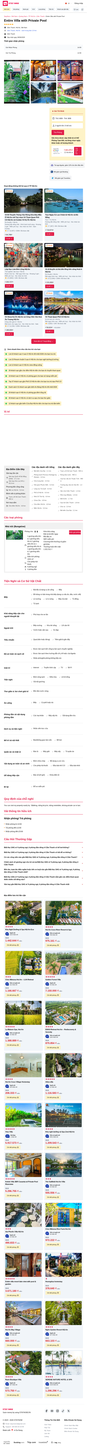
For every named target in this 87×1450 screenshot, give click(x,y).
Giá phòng (16, 9)
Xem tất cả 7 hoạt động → (43, 341)
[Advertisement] (25, 122)
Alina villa (49, 1082)
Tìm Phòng (58, 132)
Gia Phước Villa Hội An (14, 1232)
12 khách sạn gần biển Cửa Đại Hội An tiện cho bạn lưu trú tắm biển (34, 403)
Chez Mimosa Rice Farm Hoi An (58, 1229)
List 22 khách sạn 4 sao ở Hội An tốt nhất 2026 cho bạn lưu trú (32, 354)
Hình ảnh (6, 9)
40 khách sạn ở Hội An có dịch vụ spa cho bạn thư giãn (29, 398)
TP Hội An (31, 16)
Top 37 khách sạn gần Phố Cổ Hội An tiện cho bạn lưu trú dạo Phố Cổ (35, 381)
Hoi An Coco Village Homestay (17, 1082)
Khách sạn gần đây (62, 9)
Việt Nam (14, 16)
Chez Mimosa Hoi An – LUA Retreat (19, 980)
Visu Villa (9, 1132)
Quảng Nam (23, 16)
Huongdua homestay (53, 1281)
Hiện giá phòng (75, 532)
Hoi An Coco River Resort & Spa (58, 930)
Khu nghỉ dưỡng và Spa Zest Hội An (60, 1132)
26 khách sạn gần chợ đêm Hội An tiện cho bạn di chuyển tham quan (34, 370)
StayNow (7, 16)
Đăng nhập (79, 3)
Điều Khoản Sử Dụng (71, 1431)
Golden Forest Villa (53, 980)
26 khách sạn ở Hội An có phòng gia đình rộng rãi (27, 392)
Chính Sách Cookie (70, 1428)
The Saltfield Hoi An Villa (55, 1182)
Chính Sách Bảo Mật (71, 1425)
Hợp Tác (47, 1427)
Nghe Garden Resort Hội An (56, 1330)
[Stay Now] (11, 3)
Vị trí (33, 9)
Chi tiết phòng (11, 945)
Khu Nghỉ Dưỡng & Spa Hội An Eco (19, 929)
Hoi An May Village (12, 1330)
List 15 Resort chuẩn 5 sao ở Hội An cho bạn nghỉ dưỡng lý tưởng (33, 359)
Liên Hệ (47, 1433)
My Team (47, 1430)
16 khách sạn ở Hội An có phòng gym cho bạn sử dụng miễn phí (33, 376)
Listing (46, 1436)
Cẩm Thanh (40, 16)
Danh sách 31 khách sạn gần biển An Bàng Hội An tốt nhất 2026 (33, 387)
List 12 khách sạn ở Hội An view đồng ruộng (25, 365)
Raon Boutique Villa (13, 1380)
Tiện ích (51, 9)
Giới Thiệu (47, 1424)
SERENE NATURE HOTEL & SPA (58, 1380)
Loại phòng (42, 9)
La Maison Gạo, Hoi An (14, 1029)
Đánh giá (25, 9)
